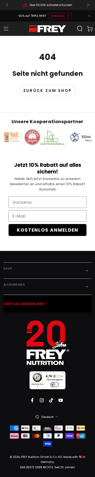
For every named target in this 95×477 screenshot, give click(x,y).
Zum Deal (58, 16)
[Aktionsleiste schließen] (89, 16)
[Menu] (6, 29)
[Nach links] (7, 5)
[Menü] (62, 374)
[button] (80, 29)
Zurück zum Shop (47, 90)
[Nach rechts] (88, 5)
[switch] (54, 384)
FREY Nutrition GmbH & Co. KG (41, 457)
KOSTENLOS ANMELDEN (47, 230)
